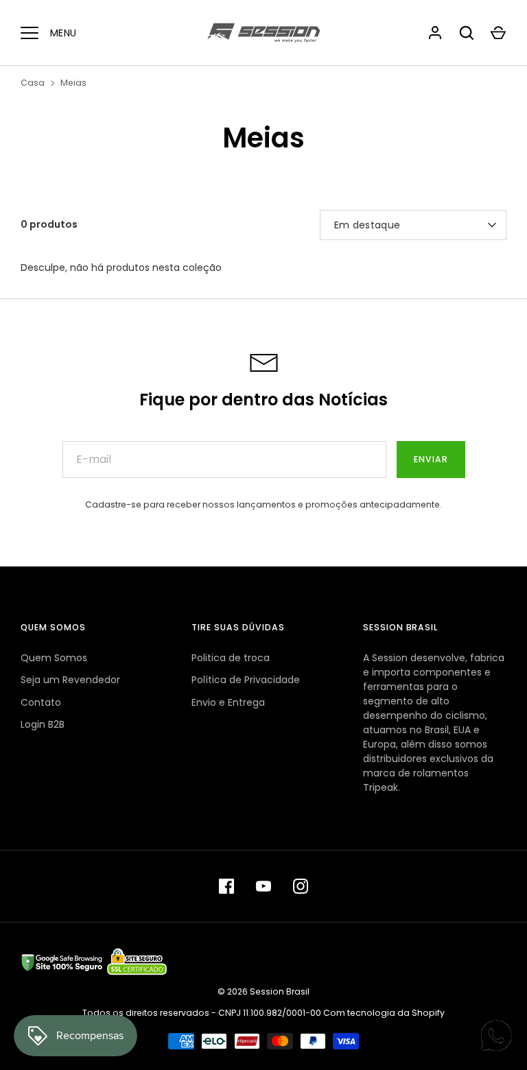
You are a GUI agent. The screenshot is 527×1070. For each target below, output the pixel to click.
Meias (73, 82)
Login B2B (43, 724)
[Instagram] (300, 886)
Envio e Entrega (228, 702)
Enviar (431, 459)
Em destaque (367, 225)
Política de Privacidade (245, 680)
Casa (33, 82)
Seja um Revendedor (70, 680)
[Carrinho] (498, 33)
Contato (41, 702)
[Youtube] (263, 886)
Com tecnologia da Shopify (384, 1013)
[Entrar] (435, 33)
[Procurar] (467, 33)
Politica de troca (230, 658)
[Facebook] (226, 886)
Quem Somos (54, 658)
